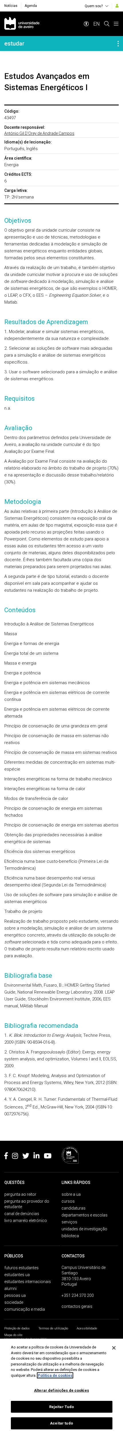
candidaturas (73, 1208)
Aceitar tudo (61, 1423)
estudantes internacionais (27, 1281)
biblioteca (70, 1236)
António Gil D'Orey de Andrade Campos (39, 133)
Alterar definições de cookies (61, 1390)
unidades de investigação (84, 1229)
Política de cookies (55, 1375)
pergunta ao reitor (20, 1194)
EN (96, 24)
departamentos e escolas (84, 1215)
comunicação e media (24, 1309)
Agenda (31, 6)
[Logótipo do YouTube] (47, 1157)
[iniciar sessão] (117, 6)
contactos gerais (76, 1306)
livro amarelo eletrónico (25, 1220)
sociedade (13, 1302)
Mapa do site (13, 1335)
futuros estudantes (21, 1267)
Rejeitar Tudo (61, 1407)
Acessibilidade (87, 1328)
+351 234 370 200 (77, 1295)
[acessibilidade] (86, 24)
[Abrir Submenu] (118, 43)
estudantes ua (17, 1274)
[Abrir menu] (116, 24)
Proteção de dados (17, 1328)
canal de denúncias (21, 1213)
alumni (10, 1288)
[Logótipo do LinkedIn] (36, 1157)
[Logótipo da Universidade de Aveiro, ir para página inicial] (21, 24)
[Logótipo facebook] (6, 1157)
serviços (69, 1222)
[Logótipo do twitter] (25, 1157)
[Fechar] (114, 1348)
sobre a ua (71, 1194)
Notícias (10, 6)
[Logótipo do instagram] (15, 1157)
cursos (68, 1201)
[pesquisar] (106, 24)
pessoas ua (15, 1295)
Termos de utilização (53, 1328)
